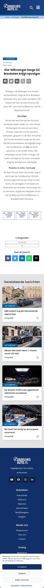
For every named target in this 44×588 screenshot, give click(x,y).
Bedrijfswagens (22, 512)
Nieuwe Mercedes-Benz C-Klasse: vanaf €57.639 (20, 352)
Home (8, 17)
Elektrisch (22, 499)
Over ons (22, 534)
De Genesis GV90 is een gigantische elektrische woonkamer (21, 391)
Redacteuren (22, 530)
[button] (31, 8)
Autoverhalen (22, 508)
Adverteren (22, 552)
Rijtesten (22, 504)
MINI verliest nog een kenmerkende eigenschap (21, 313)
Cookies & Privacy (26, 585)
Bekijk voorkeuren (22, 580)
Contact (22, 539)
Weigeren (22, 573)
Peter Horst (7, 65)
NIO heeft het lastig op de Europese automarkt (21, 431)
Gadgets (22, 516)
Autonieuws (15, 17)
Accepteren (22, 567)
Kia (27, 147)
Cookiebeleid (15, 585)
